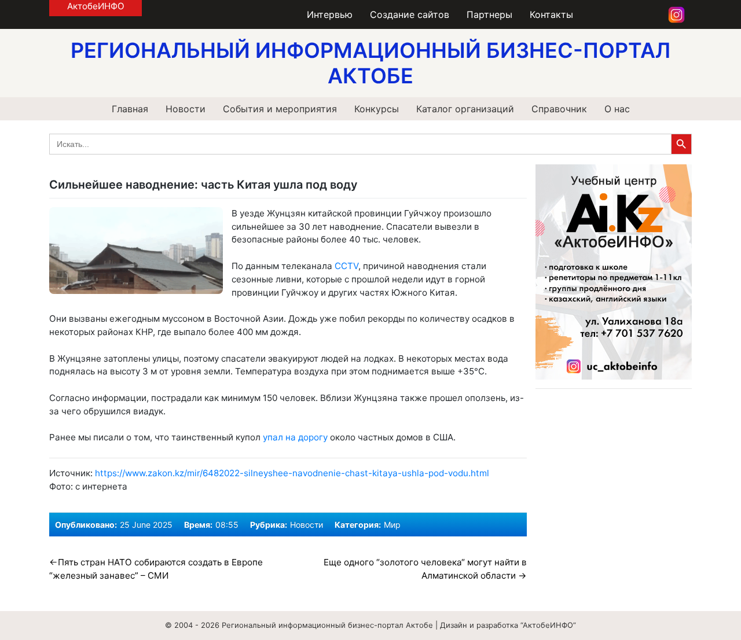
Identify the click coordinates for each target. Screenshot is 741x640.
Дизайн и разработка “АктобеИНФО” (508, 625)
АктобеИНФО (95, 6)
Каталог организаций (465, 109)
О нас (617, 109)
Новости (186, 109)
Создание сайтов (409, 14)
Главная (130, 109)
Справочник (559, 109)
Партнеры (489, 14)
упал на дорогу (295, 437)
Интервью (330, 14)
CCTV (346, 265)
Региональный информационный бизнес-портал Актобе (327, 625)
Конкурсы (376, 109)
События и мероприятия (280, 109)
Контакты (551, 14)
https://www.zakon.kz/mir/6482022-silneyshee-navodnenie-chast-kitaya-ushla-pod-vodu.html (292, 473)
